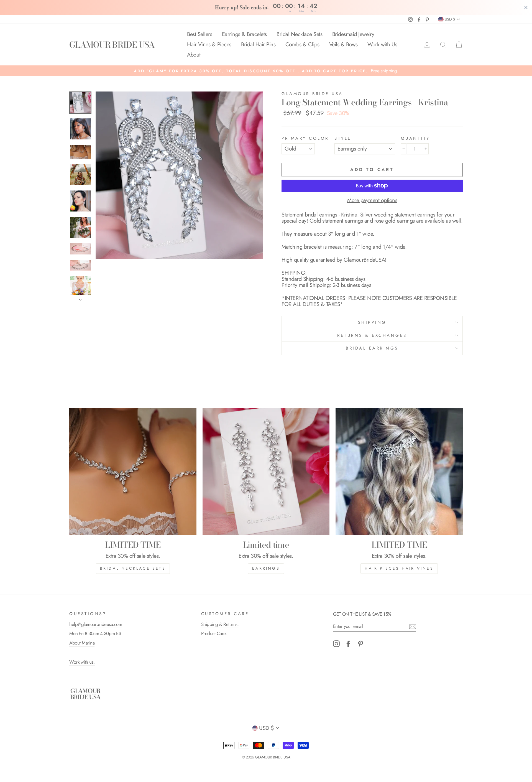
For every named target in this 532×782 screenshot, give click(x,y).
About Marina (81, 643)
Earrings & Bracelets (244, 34)
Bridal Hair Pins (258, 44)
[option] (266, 70)
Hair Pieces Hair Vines (399, 568)
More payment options (372, 200)
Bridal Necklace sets (133, 568)
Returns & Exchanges (372, 335)
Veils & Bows (343, 44)
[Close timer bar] (526, 7)
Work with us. (82, 662)
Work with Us (382, 44)
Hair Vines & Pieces (209, 44)
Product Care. (214, 633)
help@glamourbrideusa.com (95, 624)
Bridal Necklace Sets (299, 34)
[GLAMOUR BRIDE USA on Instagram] (336, 643)
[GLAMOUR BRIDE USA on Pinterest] (360, 643)
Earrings (266, 568)
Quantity (415, 138)
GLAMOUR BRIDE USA (112, 44)
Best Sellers (199, 34)
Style (342, 138)
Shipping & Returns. (220, 624)
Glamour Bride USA (312, 94)
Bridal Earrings (372, 348)
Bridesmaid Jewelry (353, 34)
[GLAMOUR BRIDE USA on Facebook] (348, 643)
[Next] (80, 298)
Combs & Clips (302, 44)
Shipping (372, 322)
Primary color (305, 138)
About (194, 55)
